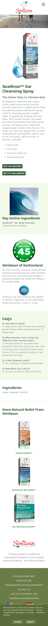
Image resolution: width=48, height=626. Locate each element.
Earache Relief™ (24, 453)
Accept (17, 622)
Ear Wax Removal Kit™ (24, 526)
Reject (30, 622)
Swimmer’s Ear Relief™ (24, 490)
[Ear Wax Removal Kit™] (24, 495)
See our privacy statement (40, 610)
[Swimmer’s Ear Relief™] (24, 458)
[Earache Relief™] (24, 421)
